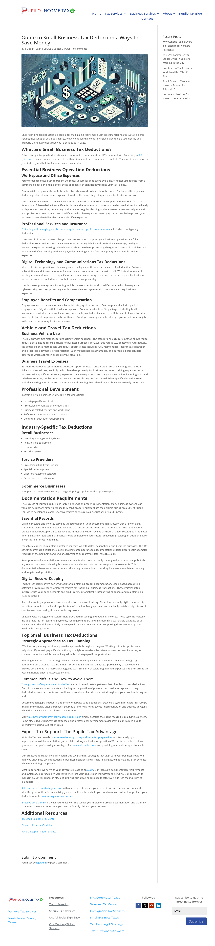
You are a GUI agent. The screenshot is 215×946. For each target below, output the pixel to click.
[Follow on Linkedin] (158, 905)
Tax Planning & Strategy (106, 924)
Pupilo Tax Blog (190, 13)
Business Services (143, 13)
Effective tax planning (34, 802)
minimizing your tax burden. (57, 796)
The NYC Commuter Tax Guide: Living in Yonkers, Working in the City (176, 59)
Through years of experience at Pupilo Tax (45, 684)
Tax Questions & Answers (107, 931)
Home (96, 13)
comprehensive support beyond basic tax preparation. (81, 737)
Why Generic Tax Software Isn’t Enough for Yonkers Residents (177, 45)
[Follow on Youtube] (151, 905)
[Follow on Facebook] (138, 905)
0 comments (80, 48)
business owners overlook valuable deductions (55, 716)
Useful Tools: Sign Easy (64, 917)
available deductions (84, 745)
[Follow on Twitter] (145, 905)
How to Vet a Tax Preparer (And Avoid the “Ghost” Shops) (177, 72)
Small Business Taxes (104, 917)
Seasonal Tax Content (105, 904)
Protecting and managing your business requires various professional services (66, 229)
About (167, 13)
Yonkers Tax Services (22, 911)
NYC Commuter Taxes (105, 897)
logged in (41, 862)
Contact (147, 18)
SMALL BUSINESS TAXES (57, 48)
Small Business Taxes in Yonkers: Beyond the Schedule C (176, 85)
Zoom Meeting (59, 904)
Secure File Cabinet (62, 911)
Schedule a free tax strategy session (42, 788)
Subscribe (196, 921)
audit (90, 769)
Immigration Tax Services (107, 911)
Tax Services (114, 13)
